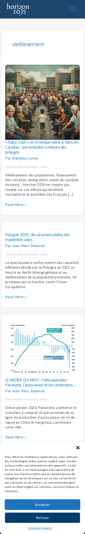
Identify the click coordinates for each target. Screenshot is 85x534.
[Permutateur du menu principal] (72, 9)
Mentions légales (40, 528)
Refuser (42, 517)
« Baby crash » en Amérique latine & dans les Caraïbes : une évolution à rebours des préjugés (41, 147)
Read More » (15, 204)
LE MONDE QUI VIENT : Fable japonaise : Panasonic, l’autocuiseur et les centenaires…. (40, 383)
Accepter (42, 504)
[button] (78, 447)
